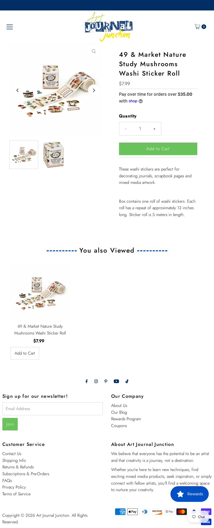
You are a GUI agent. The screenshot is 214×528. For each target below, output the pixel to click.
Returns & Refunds (18, 467)
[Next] (93, 90)
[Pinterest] (105, 381)
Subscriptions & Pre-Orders (25, 474)
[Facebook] (87, 381)
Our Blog (119, 412)
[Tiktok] (127, 381)
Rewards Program (126, 419)
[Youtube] (116, 381)
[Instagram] (96, 381)
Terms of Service (16, 494)
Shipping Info (14, 460)
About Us (119, 405)
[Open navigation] (10, 26)
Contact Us (11, 454)
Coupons (119, 426)
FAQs (7, 481)
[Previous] (17, 90)
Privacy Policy (14, 487)
